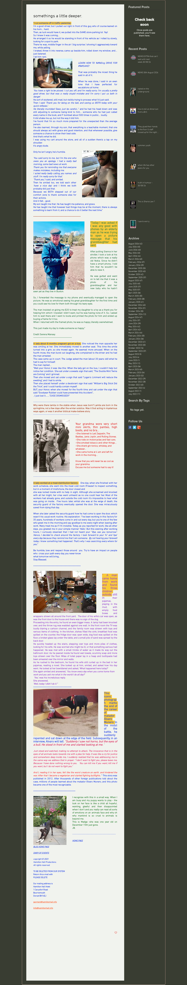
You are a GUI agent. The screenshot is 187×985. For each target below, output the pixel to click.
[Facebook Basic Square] (130, 427)
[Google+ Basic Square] (139, 427)
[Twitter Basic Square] (134, 427)
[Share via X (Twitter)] (41, 923)
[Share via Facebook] (34, 923)
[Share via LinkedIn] (49, 923)
